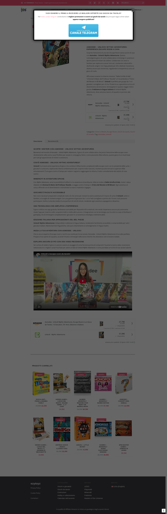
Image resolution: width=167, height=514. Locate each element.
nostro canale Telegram (49, 17)
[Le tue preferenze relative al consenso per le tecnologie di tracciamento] (163, 510)
